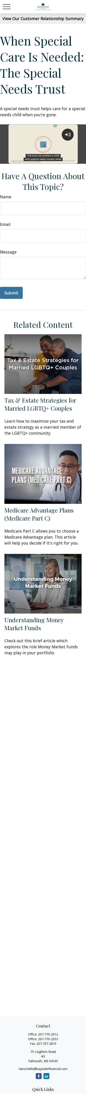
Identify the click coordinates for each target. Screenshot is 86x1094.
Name (5, 196)
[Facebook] (39, 1076)
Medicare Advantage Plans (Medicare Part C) (39, 514)
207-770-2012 (48, 1034)
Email (5, 224)
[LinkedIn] (46, 1076)
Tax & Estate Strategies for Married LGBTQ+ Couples (40, 404)
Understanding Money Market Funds (34, 624)
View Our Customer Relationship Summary (43, 18)
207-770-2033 (48, 1039)
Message (8, 252)
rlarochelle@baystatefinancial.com (43, 1069)
